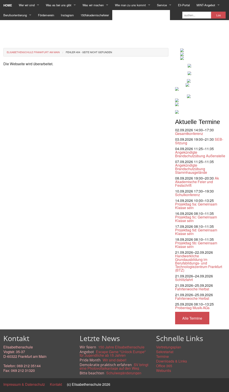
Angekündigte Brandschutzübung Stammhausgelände (191, 169)
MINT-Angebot (206, 5)
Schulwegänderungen (123, 372)
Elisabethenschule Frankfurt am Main (33, 52)
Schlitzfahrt (184, 279)
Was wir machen (93, 5)
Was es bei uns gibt (58, 5)
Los (218, 15)
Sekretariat (164, 351)
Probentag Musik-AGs (192, 307)
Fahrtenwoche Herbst (192, 288)
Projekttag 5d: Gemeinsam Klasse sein (196, 231)
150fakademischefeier (95, 15)
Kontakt (56, 384)
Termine (162, 356)
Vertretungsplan (168, 347)
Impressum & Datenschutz (24, 384)
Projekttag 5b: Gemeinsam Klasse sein (196, 244)
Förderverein (46, 15)
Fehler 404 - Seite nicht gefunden (89, 52)
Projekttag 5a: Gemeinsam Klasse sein (196, 205)
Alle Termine (192, 318)
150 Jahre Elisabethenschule (121, 347)
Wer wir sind (27, 5)
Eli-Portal (184, 5)
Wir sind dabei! (114, 360)
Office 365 (164, 365)
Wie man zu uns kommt (130, 5)
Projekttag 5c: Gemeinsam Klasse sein (196, 218)
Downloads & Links (171, 361)
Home (7, 5)
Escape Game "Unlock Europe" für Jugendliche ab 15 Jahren (113, 353)
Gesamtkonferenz (189, 133)
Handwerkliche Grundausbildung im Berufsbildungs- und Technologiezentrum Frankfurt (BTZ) (198, 263)
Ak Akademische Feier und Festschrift (197, 182)
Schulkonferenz (187, 194)
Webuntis (163, 370)
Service (162, 5)
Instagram (67, 15)
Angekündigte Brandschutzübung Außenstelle (200, 154)
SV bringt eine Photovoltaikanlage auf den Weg (114, 366)
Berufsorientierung (15, 15)
